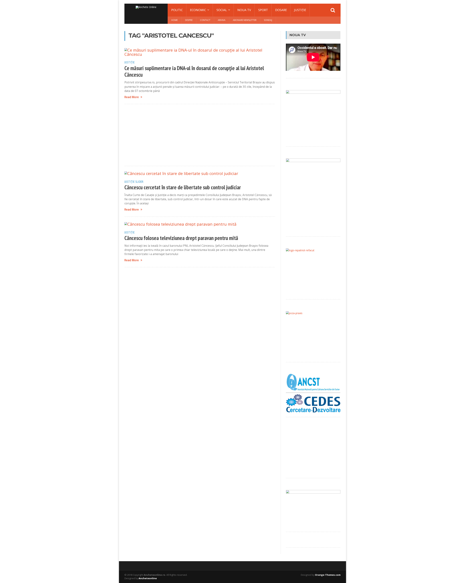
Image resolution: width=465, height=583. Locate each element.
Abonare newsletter (244, 20)
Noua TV (244, 10)
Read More (131, 97)
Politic (177, 10)
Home (174, 20)
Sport (263, 10)
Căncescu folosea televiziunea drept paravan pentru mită (181, 238)
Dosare (281, 10)
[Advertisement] (199, 135)
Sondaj (268, 20)
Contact (205, 20)
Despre (189, 20)
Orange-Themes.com (328, 574)
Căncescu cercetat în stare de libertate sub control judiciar (182, 187)
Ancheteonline (148, 578)
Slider (139, 181)
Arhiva (221, 20)
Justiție (300, 10)
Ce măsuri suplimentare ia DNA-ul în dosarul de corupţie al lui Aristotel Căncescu (194, 71)
